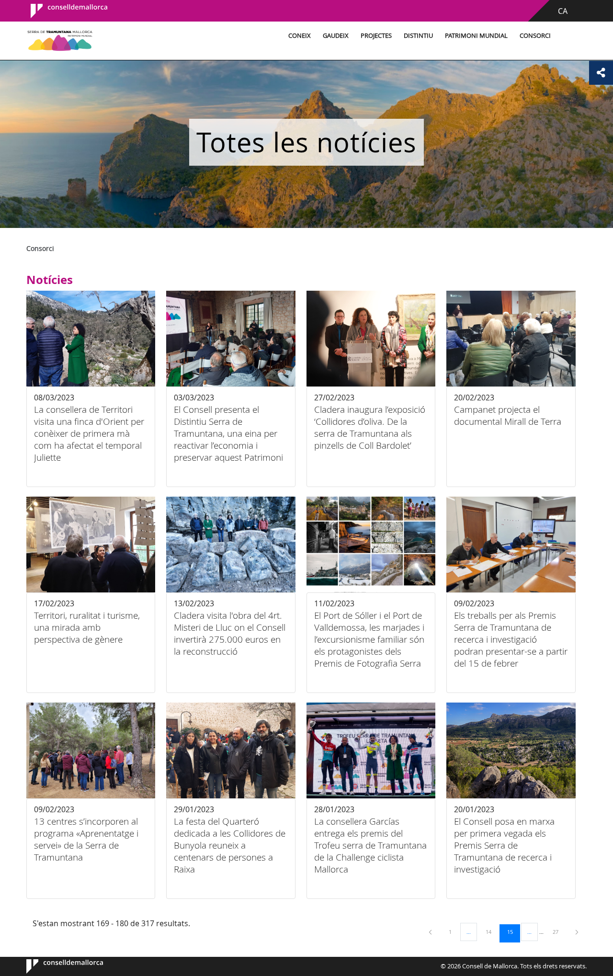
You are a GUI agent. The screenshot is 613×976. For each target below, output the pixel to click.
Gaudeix (336, 36)
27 (559, 931)
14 (492, 931)
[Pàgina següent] (577, 931)
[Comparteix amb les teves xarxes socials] (601, 73)
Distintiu (418, 36)
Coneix (299, 36)
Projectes (376, 36)
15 (513, 931)
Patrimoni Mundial (476, 36)
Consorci (535, 36)
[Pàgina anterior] (431, 931)
